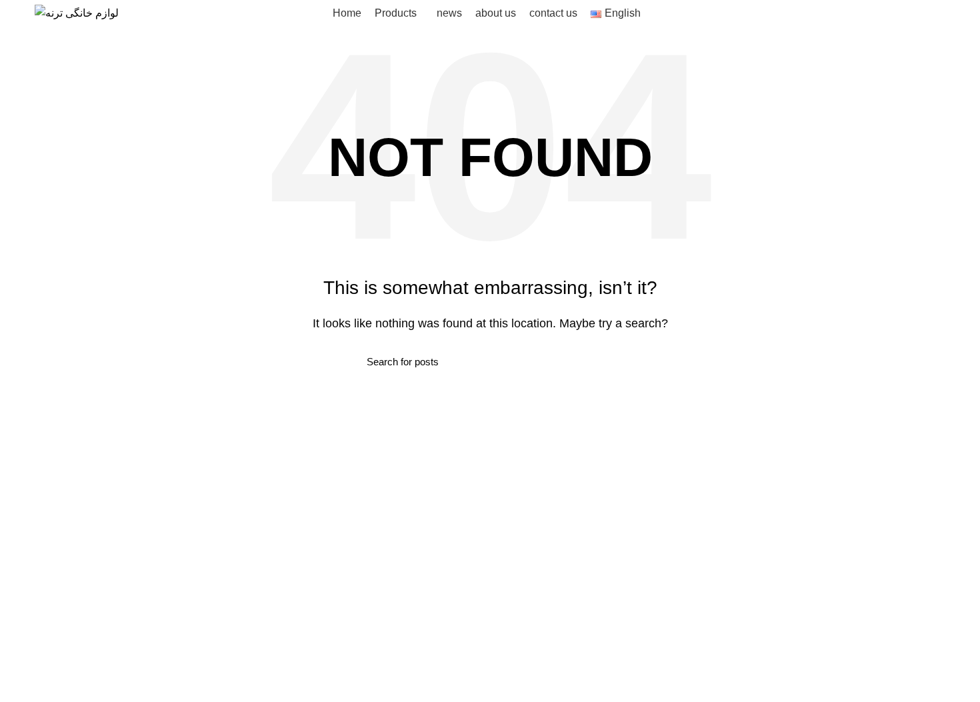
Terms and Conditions (551, 492)
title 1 (309, 492)
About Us (522, 567)
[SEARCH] (605, 361)
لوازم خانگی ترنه (166, 682)
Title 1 (650, 492)
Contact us (525, 542)
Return (516, 517)
